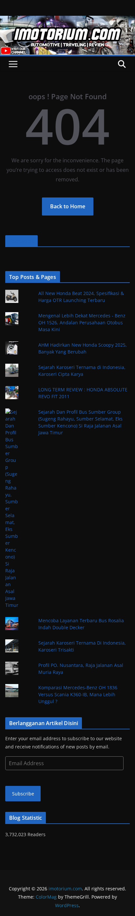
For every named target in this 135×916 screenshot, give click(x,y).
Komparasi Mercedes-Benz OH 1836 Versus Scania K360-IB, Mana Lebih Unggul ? (77, 694)
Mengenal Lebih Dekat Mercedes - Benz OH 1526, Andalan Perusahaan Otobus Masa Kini (81, 322)
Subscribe (23, 793)
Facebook (21, 241)
